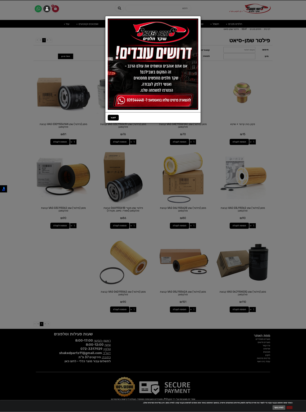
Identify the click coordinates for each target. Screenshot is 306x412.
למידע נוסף (278, 407)
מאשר (289, 407)
